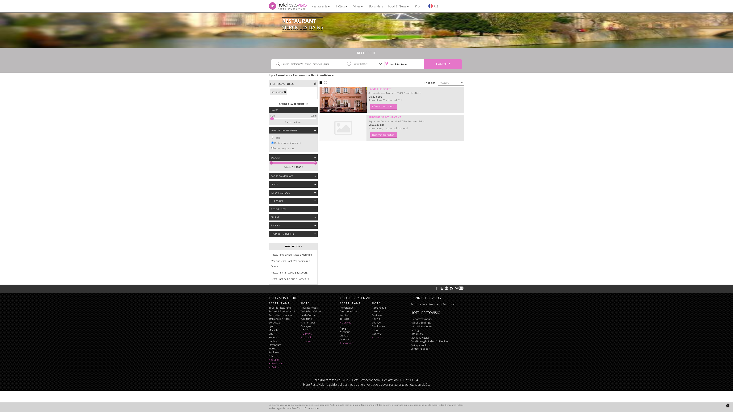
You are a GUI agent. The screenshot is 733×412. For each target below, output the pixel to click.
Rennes (273, 337)
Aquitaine (306, 318)
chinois (344, 335)
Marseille (274, 330)
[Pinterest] (446, 288)
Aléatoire (444, 82)
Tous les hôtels (309, 307)
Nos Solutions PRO (421, 322)
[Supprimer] (285, 92)
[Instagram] (451, 288)
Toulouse (274, 352)
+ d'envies (345, 322)
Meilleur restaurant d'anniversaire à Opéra (290, 263)
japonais (344, 339)
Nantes (273, 341)
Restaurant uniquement (287, 143)
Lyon (271, 326)
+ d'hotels (306, 337)
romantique (347, 307)
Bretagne (306, 326)
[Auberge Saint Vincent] (343, 128)
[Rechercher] (436, 6)
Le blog (415, 330)
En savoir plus (311, 408)
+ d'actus (274, 367)
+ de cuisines (347, 343)
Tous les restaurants (280, 307)
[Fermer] (727, 405)
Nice (271, 356)
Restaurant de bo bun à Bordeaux (290, 279)
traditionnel (379, 326)
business (377, 315)
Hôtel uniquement (284, 148)
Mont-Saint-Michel (311, 311)
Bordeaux (274, 322)
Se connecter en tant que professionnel (432, 304)
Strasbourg (275, 345)
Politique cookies (420, 345)
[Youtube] (459, 288)
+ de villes (274, 359)
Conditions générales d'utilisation (429, 341)
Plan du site (417, 334)
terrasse (344, 318)
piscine (376, 318)
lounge (376, 322)
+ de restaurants (278, 363)
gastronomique (348, 311)
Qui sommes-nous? (421, 319)
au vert (376, 330)
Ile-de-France (308, 315)
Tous (277, 137)
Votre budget (360, 63)
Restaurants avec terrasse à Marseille (291, 254)
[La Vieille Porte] (343, 100)
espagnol (345, 328)
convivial (377, 333)
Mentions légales (420, 337)
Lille (271, 333)
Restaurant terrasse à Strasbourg (289, 272)
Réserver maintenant (383, 106)
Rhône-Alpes (308, 322)
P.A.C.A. (305, 330)
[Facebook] (437, 288)
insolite (344, 315)
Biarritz (273, 348)
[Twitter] (442, 288)
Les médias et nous (421, 326)
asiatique (345, 332)
